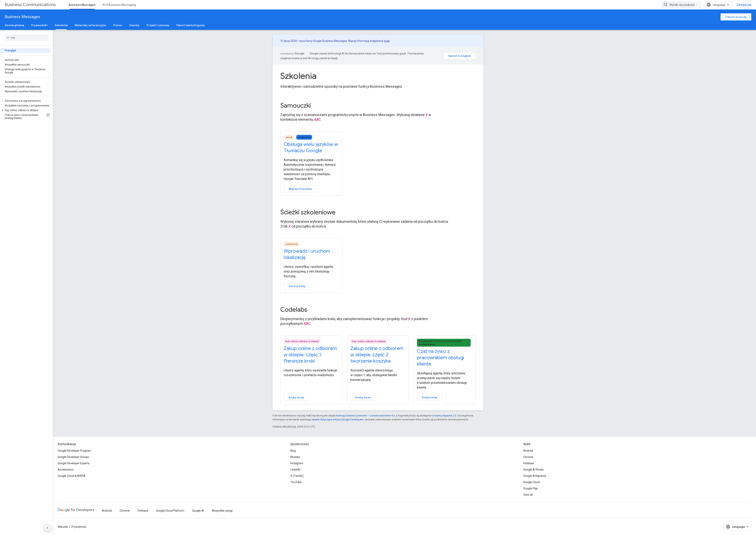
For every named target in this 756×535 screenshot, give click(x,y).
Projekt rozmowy (157, 25)
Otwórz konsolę (736, 17)
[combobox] (681, 4)
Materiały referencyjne (90, 25)
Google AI (198, 510)
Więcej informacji (300, 189)
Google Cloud (531, 482)
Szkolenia (61, 25)
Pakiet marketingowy (190, 25)
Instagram (296, 463)
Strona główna (14, 25)
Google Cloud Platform (170, 510)
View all (528, 494)
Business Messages (82, 4)
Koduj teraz (296, 397)
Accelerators (66, 469)
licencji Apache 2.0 (445, 415)
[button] (25, 110)
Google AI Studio (533, 469)
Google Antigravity (534, 475)
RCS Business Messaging (119, 4)
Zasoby (134, 25)
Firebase (528, 463)
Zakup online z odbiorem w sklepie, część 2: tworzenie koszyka (376, 354)
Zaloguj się (744, 4)
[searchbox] (26, 38)
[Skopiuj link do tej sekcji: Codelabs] (313, 310)
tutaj (387, 40)
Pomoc (117, 25)
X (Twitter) (297, 475)
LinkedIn (295, 469)
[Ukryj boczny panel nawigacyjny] (47, 528)
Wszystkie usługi (222, 510)
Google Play (530, 488)
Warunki (63, 526)
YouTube (296, 482)
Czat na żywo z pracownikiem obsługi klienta (440, 357)
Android (528, 450)
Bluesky (295, 457)
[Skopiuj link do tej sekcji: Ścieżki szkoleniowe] (341, 212)
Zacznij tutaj (297, 286)
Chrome (528, 457)
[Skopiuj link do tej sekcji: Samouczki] (316, 106)
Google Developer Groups (73, 457)
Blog (293, 450)
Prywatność (78, 526)
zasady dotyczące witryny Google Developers (337, 419)
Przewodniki (39, 25)
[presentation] (378, 76)
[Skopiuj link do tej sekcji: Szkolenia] (322, 76)
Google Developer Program (74, 450)
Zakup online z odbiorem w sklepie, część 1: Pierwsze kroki (310, 354)
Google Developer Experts (74, 463)
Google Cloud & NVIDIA (71, 475)
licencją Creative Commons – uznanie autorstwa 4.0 (365, 415)
